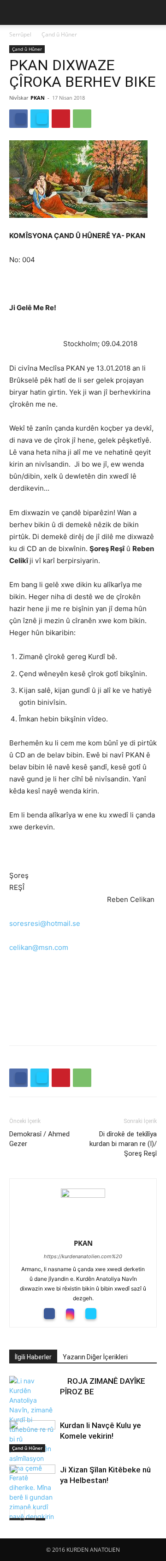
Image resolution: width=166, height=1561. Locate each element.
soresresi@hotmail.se (44, 923)
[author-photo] (83, 1195)
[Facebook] (18, 118)
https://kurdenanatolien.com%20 (83, 1256)
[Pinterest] (61, 118)
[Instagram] (73, 1314)
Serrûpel (20, 34)
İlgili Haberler (33, 1357)
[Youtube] (115, 1313)
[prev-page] (15, 1514)
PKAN (37, 97)
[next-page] (30, 1514)
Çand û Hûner (59, 34)
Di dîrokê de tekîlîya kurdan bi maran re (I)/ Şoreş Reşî (123, 1144)
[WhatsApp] (82, 118)
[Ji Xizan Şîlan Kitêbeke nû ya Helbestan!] (32, 1495)
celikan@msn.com (38, 947)
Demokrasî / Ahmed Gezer (39, 1139)
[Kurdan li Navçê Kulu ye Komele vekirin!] (32, 1436)
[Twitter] (39, 118)
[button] (15, 12)
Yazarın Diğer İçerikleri (95, 1357)
